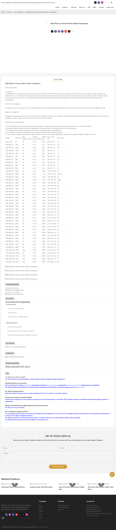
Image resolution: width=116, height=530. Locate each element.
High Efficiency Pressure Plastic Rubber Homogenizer (41, 12)
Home (40, 505)
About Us (41, 511)
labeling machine (80, 387)
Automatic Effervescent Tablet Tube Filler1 (100, 488)
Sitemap (45, 527)
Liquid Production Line (63, 507)
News (40, 513)
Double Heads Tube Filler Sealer (41, 487)
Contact (41, 517)
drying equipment (52, 385)
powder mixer (27, 385)
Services (41, 509)
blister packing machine (74, 385)
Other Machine (19, 12)
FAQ (40, 515)
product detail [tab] (58, 79)
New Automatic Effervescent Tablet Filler (71, 488)
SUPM (3, 12)
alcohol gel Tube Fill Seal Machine (13, 487)
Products (9, 12)
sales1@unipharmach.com (95, 509)
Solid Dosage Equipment (63, 505)
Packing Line (61, 509)
